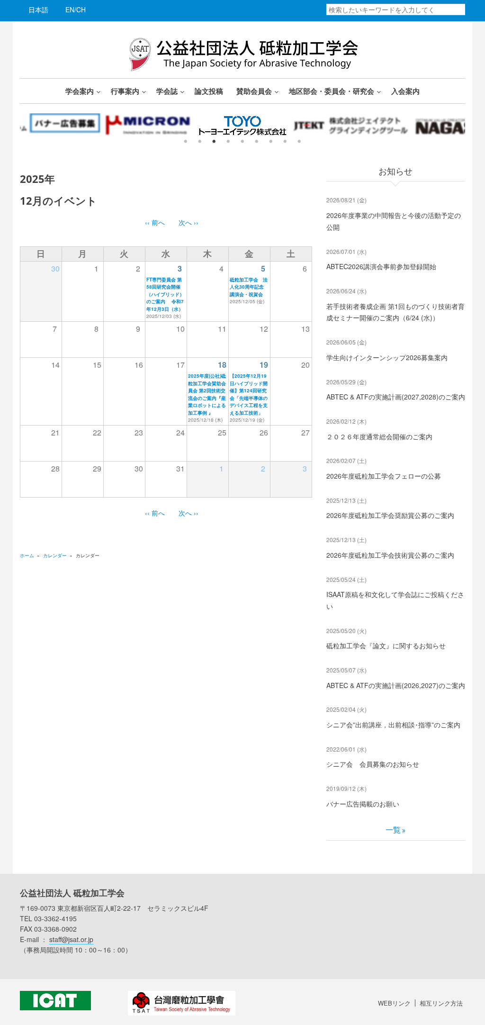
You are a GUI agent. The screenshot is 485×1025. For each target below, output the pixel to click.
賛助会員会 (254, 91)
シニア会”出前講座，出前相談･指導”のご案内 (393, 724)
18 (222, 364)
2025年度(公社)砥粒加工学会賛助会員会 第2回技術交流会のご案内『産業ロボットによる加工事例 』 (207, 394)
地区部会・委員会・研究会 (331, 91)
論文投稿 (209, 91)
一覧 (393, 829)
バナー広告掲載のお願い (362, 803)
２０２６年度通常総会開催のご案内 (379, 436)
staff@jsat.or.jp (71, 939)
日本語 (38, 9)
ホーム (27, 555)
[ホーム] (242, 53)
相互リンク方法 (441, 1003)
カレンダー (55, 555)
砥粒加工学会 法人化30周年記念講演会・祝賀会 (249, 287)
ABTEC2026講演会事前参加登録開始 (381, 266)
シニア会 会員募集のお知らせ (372, 764)
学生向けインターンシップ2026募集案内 (387, 357)
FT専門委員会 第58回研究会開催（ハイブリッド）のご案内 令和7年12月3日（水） (165, 294)
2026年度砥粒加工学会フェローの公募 (383, 476)
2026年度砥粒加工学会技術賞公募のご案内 (390, 555)
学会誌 (167, 91)
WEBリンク (394, 1003)
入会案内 (405, 91)
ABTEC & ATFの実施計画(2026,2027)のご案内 (395, 685)
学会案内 (79, 91)
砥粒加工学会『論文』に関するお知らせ (386, 645)
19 (264, 364)
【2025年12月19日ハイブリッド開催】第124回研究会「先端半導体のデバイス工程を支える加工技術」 (249, 394)
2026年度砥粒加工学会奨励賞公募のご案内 (390, 515)
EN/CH (75, 9)
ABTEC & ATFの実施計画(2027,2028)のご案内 (395, 396)
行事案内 (125, 91)
